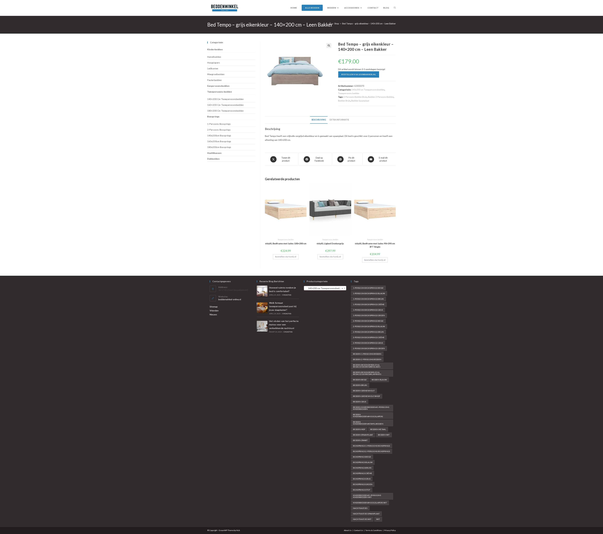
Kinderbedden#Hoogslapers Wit (370, 502)
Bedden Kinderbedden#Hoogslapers (368, 415)
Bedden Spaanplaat (360, 100)
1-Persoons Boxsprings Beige (368, 288)
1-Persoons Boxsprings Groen (369, 315)
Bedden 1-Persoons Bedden (367, 354)
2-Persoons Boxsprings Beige (368, 321)
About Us (348, 530)
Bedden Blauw (379, 379)
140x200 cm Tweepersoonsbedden (368, 89)
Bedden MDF (359, 429)
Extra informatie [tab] (339, 120)
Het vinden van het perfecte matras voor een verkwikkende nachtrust (284, 324)
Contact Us (358, 530)
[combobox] (325, 288)
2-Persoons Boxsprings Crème (369, 337)
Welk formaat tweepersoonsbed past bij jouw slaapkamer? (282, 306)
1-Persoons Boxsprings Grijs (368, 310)
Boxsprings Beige (362, 457)
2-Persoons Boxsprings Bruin (368, 332)
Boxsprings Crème (362, 473)
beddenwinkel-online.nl (229, 299)
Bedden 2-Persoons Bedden (381, 97)
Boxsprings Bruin (362, 468)
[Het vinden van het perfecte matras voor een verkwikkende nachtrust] (262, 326)
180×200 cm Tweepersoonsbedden (225, 111)
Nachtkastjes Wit (362, 519)
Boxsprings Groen (362, 484)
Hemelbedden (214, 57)
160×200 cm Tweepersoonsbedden (225, 105)
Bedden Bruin (344, 100)
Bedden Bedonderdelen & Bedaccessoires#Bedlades (366, 366)
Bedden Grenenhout (364, 390)
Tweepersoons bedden (348, 93)
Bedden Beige (360, 379)
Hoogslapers (213, 62)
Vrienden (214, 310)
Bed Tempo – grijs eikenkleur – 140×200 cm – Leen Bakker (369, 23)
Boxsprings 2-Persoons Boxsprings (371, 451)
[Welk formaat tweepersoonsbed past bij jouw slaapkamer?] (262, 307)
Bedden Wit (384, 435)
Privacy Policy (390, 530)
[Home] (330, 23)
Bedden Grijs (359, 401)
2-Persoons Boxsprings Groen (369, 348)
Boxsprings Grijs (361, 479)
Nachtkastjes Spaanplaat (366, 513)
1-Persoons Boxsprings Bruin (368, 299)
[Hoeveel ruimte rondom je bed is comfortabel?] (262, 291)
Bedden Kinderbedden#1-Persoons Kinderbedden (371, 408)
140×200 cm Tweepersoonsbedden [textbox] (324, 288)
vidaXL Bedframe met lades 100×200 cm (285, 243)
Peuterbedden (214, 80)
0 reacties (286, 295)
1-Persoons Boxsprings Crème (369, 304)
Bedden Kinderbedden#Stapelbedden (368, 423)
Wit (378, 519)
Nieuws (213, 314)
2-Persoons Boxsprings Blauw (369, 326)
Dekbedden (213, 159)
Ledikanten (212, 68)
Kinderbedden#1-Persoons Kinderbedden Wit (367, 496)
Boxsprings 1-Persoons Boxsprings (371, 446)
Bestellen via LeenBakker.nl (358, 74)
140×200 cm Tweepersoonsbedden (225, 99)
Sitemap (214, 306)
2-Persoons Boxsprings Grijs (368, 343)
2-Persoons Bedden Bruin (355, 97)
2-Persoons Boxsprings (219, 130)
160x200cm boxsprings (219, 141)
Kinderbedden (215, 49)
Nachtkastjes (360, 508)
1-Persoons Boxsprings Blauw (369, 293)
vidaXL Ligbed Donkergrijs (330, 243)
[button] (328, 45)
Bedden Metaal (378, 429)
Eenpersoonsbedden (218, 86)
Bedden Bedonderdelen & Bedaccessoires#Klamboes (367, 373)
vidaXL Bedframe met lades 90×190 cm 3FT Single (375, 245)
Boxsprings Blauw (362, 462)
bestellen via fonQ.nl (285, 256)
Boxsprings (213, 116)
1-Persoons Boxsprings (219, 124)
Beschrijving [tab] (319, 120)
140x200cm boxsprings (219, 135)
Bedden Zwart (360, 440)
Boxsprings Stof (361, 490)
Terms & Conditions (373, 530)
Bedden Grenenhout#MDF (366, 396)
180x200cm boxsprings (219, 147)
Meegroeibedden (215, 74)
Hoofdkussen (214, 153)
